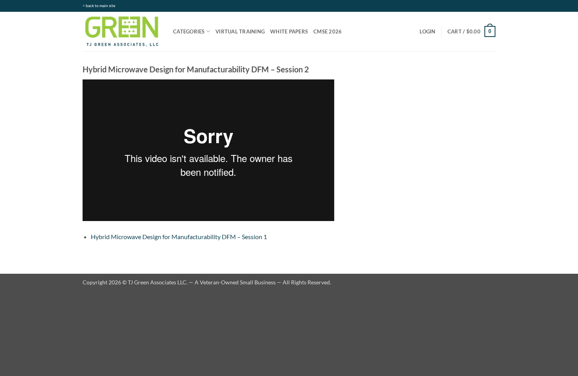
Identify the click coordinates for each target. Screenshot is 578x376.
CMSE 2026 (327, 31)
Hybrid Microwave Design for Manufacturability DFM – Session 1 (179, 236)
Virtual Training (240, 31)
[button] (427, 31)
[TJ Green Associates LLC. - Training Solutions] (122, 31)
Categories (189, 31)
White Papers (289, 31)
